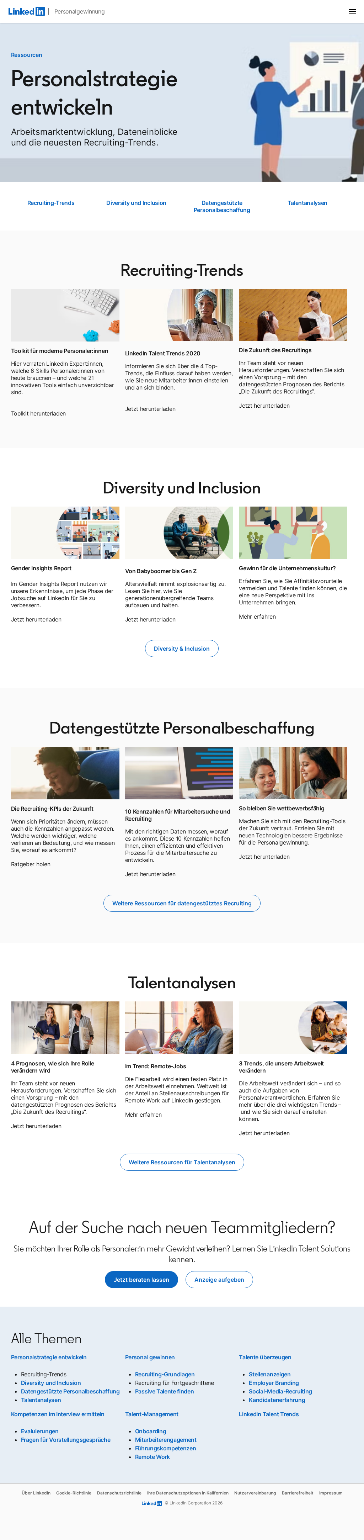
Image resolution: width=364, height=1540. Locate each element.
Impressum (331, 1493)
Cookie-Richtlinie (73, 1493)
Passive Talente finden (164, 1391)
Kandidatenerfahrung (277, 1399)
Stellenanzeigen (269, 1374)
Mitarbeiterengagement (166, 1439)
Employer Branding (274, 1382)
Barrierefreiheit (298, 1493)
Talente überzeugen (265, 1357)
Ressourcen (26, 54)
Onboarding (150, 1431)
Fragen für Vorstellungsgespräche (66, 1439)
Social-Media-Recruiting (280, 1391)
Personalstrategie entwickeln (49, 1357)
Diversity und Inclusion (136, 202)
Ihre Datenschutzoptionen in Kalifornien (188, 1493)
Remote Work (152, 1456)
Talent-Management (152, 1414)
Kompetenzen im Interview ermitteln (58, 1414)
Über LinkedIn (36, 1493)
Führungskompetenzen (165, 1448)
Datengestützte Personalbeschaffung (222, 206)
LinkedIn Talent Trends (269, 1414)
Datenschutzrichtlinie (119, 1493)
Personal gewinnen (150, 1357)
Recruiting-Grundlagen (165, 1374)
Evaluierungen (40, 1431)
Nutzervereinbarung (255, 1493)
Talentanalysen (308, 202)
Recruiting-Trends (51, 202)
